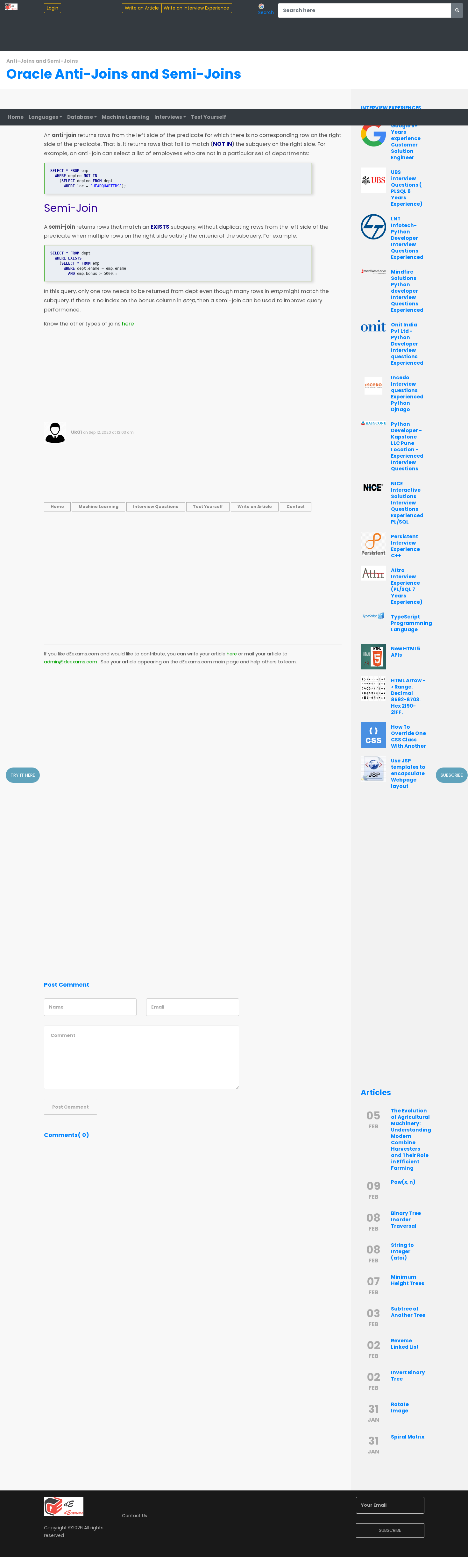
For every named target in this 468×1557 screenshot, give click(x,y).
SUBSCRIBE (390, 1530)
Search (266, 12)
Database (80, 117)
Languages (43, 117)
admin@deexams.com (70, 662)
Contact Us (134, 1515)
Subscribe (452, 775)
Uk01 (76, 432)
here (128, 323)
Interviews (168, 117)
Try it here (23, 775)
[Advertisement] (193, 377)
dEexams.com (82, 654)
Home (16, 117)
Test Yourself (208, 117)
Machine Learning (125, 117)
